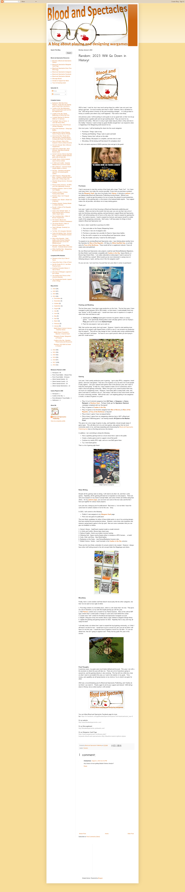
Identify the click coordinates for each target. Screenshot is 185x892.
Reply (85, 766)
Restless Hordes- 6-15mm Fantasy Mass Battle (60, 192)
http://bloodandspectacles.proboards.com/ (92, 728)
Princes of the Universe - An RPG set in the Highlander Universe (62, 185)
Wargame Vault (89, 193)
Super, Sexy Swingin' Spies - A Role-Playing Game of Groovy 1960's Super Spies (61, 212)
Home (107, 833)
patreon (127, 193)
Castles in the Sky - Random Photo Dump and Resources (63, 341)
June (55, 313)
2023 (54, 296)
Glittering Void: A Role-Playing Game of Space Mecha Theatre (61, 133)
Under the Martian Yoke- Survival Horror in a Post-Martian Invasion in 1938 (62, 235)
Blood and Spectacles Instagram (61, 72)
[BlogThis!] (114, 746)
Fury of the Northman (91, 245)
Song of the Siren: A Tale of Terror (62, 262)
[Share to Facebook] (118, 746)
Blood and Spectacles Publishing (59, 417)
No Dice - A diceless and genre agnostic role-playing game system (61, 172)
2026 (54, 288)
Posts (55, 91)
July (55, 311)
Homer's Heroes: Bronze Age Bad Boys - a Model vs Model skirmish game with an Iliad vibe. (62, 155)
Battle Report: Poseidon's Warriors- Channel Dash (62, 333)
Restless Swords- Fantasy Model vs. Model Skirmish (61, 204)
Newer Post (82, 833)
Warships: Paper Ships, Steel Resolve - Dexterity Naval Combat (62, 246)
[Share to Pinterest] (120, 746)
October (56, 303)
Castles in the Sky (114, 253)
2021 (54, 352)
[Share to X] (116, 746)
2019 (54, 357)
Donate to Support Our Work (60, 81)
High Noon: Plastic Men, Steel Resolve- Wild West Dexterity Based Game (61, 150)
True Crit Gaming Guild (59, 83)
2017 (54, 362)
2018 (54, 360)
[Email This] (112, 746)
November (57, 301)
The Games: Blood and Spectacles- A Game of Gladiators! (62, 220)
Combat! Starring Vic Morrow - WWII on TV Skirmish (61, 118)
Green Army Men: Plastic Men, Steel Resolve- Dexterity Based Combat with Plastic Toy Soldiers (61, 137)
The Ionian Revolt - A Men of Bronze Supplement (60, 224)
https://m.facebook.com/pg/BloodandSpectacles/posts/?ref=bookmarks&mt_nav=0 (107, 716)
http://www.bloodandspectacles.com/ (90, 722)
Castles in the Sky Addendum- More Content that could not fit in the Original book (61, 110)
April (55, 318)
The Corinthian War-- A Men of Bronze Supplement (61, 216)
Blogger (100, 878)
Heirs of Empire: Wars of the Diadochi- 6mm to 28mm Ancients (62, 142)
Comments (56, 94)
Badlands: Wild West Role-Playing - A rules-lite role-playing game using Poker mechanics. (61, 104)
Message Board (57, 78)
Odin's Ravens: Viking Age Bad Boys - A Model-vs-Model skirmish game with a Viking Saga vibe (62, 177)
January (56, 326)
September (57, 306)
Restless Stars (95, 403)
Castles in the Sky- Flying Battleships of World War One (60, 114)
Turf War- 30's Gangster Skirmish (61, 231)
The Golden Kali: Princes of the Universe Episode (61, 276)
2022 (54, 350)
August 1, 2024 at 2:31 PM (99, 761)
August (56, 308)
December (57, 298)
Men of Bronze (115, 410)
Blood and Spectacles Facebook (61, 74)
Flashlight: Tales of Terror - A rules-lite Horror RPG (60, 121)
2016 (54, 365)
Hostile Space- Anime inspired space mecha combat (61, 160)
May (55, 316)
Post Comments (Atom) (93, 836)
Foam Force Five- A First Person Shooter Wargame (61, 125)
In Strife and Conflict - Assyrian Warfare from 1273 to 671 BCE (61, 163)
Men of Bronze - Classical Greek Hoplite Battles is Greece (61, 167)
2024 (54, 294)
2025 (54, 291)
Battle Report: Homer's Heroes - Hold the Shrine (63, 329)
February (57, 323)
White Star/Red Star (118, 243)
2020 (54, 355)
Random (86, 748)
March (56, 321)
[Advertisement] (106, 815)
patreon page (92, 500)
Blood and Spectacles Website (61, 76)
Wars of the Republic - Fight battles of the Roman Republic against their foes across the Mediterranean (61, 241)
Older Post (131, 833)
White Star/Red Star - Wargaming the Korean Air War (62, 249)
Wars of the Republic (96, 243)
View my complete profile (58, 421)
